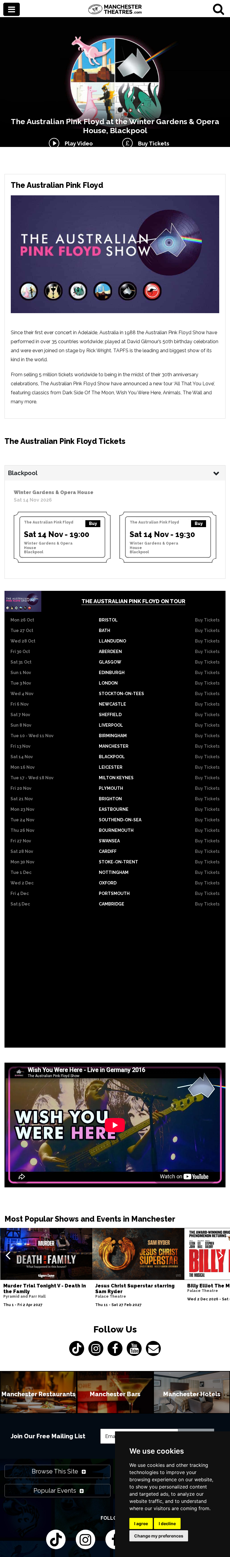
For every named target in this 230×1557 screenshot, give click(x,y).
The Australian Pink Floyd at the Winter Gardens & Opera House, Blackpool (115, 126)
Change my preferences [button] (158, 1535)
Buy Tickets (152, 143)
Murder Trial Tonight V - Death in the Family (44, 1288)
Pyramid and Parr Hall (24, 1296)
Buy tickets (207, 620)
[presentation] (8, 1255)
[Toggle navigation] (11, 9)
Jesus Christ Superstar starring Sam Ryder (135, 1288)
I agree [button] (141, 1523)
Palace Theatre (110, 1296)
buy (93, 523)
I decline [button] (167, 1523)
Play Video (77, 143)
